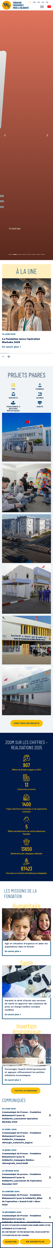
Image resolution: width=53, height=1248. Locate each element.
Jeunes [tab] (40, 398)
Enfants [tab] (13, 398)
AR (39, 2)
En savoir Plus (35, 1241)
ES (43, 2)
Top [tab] (13, 389)
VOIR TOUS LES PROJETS (26, 723)
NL (47, 2)
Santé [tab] (40, 406)
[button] (5, 135)
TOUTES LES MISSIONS (25, 1091)
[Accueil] (15, 5)
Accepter (11, 1241)
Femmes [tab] (40, 389)
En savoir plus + (13, 951)
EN (34, 2)
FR (30, 2)
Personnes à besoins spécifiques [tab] (13, 408)
